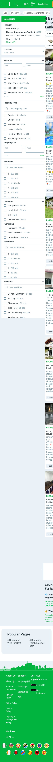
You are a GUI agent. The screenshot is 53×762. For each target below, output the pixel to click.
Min (6, 66)
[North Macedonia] (44, 752)
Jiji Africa (10, 737)
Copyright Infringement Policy (12, 719)
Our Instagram (41, 691)
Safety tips (22, 686)
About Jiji (10, 681)
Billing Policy (11, 703)
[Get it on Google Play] (33, 690)
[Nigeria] (4, 745)
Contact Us (23, 692)
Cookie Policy (9, 709)
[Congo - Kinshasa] (23, 752)
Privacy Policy (9, 696)
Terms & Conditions (11, 688)
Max (29, 66)
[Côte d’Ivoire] (8, 752)
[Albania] (37, 752)
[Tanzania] (25, 745)
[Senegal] (46, 745)
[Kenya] (11, 745)
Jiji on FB (40, 685)
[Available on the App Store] (33, 684)
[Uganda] (18, 745)
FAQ (19, 697)
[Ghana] (32, 745)
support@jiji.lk (24, 681)
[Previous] (42, 569)
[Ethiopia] (39, 745)
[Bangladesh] (16, 752)
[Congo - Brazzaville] (30, 752)
